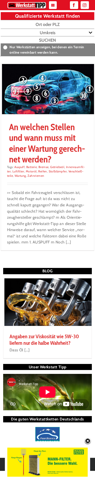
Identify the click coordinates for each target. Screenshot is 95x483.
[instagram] (85, 5)
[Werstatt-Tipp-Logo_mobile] (27, 3)
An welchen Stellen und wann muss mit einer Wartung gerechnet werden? (47, 143)
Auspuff (19, 167)
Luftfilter (18, 171)
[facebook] (74, 5)
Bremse (43, 167)
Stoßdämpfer (58, 171)
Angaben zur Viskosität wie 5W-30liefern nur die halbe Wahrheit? (44, 339)
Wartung (20, 175)
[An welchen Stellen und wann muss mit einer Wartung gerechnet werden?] (47, 89)
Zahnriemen (36, 175)
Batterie (31, 167)
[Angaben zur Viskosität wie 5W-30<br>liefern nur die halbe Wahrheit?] (47, 302)
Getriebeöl (57, 167)
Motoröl (31, 171)
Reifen (42, 171)
